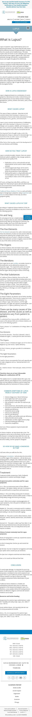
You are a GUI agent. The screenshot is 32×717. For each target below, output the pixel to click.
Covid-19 (22, 712)
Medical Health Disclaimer (10, 710)
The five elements (5, 232)
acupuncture (25, 193)
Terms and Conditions (9, 709)
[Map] (22, 665)
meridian (15, 263)
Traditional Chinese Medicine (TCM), (10, 191)
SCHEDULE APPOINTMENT (16, 673)
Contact (28, 19)
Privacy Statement (23, 710)
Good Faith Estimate (12, 712)
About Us (9, 19)
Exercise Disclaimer (22, 709)
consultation (10, 456)
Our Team (16, 19)
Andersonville (17, 688)
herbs (1, 194)
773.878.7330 (16, 668)
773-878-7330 (23, 17)
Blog (22, 19)
